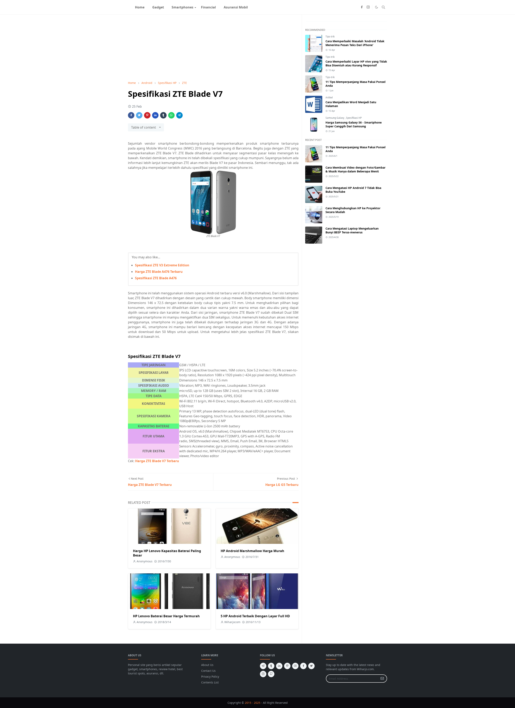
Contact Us (208, 671)
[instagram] (368, 7)
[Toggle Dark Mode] (376, 7)
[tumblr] (271, 666)
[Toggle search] (383, 7)
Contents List (210, 682)
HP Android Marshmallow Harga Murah (252, 551)
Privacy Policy (210, 676)
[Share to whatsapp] (171, 115)
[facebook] (361, 7)
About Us (207, 665)
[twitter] (311, 666)
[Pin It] (147, 115)
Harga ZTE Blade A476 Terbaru (159, 271)
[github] (271, 674)
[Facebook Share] (131, 115)
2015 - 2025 (252, 703)
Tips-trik (330, 36)
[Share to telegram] (179, 115)
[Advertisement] (213, 48)
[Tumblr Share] (163, 115)
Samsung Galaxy (335, 118)
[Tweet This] (139, 115)
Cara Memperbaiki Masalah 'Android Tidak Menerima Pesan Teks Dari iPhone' (354, 43)
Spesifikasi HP (354, 118)
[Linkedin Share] (155, 115)
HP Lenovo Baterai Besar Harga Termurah (166, 616)
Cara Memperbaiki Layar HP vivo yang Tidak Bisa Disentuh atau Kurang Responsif (356, 63)
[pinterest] (287, 666)
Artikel (329, 97)
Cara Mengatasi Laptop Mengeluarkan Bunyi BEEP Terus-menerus (352, 230)
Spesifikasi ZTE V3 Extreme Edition (162, 265)
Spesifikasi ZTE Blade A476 (156, 278)
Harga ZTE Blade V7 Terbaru (157, 461)
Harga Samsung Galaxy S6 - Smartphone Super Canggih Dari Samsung (353, 124)
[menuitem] (139, 7)
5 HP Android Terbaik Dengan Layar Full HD (255, 616)
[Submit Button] (382, 678)
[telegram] (263, 666)
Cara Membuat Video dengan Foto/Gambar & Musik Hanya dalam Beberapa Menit (355, 169)
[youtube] (295, 666)
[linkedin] (279, 666)
